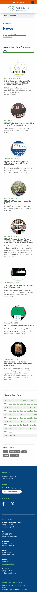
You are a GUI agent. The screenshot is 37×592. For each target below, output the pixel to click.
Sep (21, 404)
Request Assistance (9, 476)
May (21, 400)
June (24, 451)
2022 (5, 451)
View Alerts (19, 2)
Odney (25, 589)
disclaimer (12, 585)
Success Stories (7, 478)
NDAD (6, 455)
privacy (4, 585)
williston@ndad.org (9, 573)
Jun (17, 400)
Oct (18, 404)
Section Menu (10, 15)
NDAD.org (14, 455)
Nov (14, 404)
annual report (14, 451)
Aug (10, 400)
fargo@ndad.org (8, 554)
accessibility (22, 585)
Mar (28, 400)
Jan (31, 400)
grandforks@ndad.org (10, 527)
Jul (14, 400)
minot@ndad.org (8, 564)
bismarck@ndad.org (9, 536)
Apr (24, 400)
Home (7, 23)
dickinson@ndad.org (9, 545)
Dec (10, 404)
